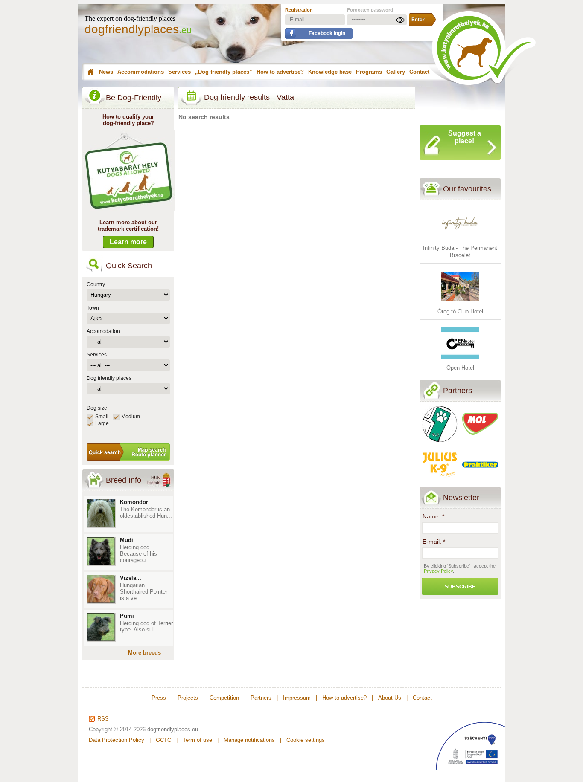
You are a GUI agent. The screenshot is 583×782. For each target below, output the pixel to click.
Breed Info (123, 480)
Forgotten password (370, 9)
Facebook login (327, 33)
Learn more (128, 242)
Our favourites (467, 189)
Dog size (97, 408)
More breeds (144, 652)
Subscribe (460, 587)
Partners (457, 390)
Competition (224, 698)
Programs (369, 72)
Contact (419, 72)
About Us (389, 698)
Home (89, 72)
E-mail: (434, 541)
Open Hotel (460, 368)
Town (93, 308)
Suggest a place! (464, 137)
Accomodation (103, 331)
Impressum (297, 698)
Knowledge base (330, 72)
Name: (433, 516)
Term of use (197, 740)
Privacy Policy (438, 570)
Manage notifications (249, 740)
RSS (103, 719)
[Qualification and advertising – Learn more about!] (129, 209)
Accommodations (140, 72)
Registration (299, 9)
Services (179, 72)
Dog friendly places (109, 378)
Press (159, 698)
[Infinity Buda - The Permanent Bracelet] (460, 240)
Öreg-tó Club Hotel (460, 311)
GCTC (163, 740)
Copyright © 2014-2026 (117, 729)
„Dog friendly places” (223, 72)
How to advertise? (280, 72)
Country (96, 284)
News (106, 72)
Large (102, 423)
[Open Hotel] (460, 360)
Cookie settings (305, 740)
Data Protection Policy (116, 740)
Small (101, 417)
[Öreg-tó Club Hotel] (460, 304)
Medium (130, 417)
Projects (188, 698)
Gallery (395, 72)
